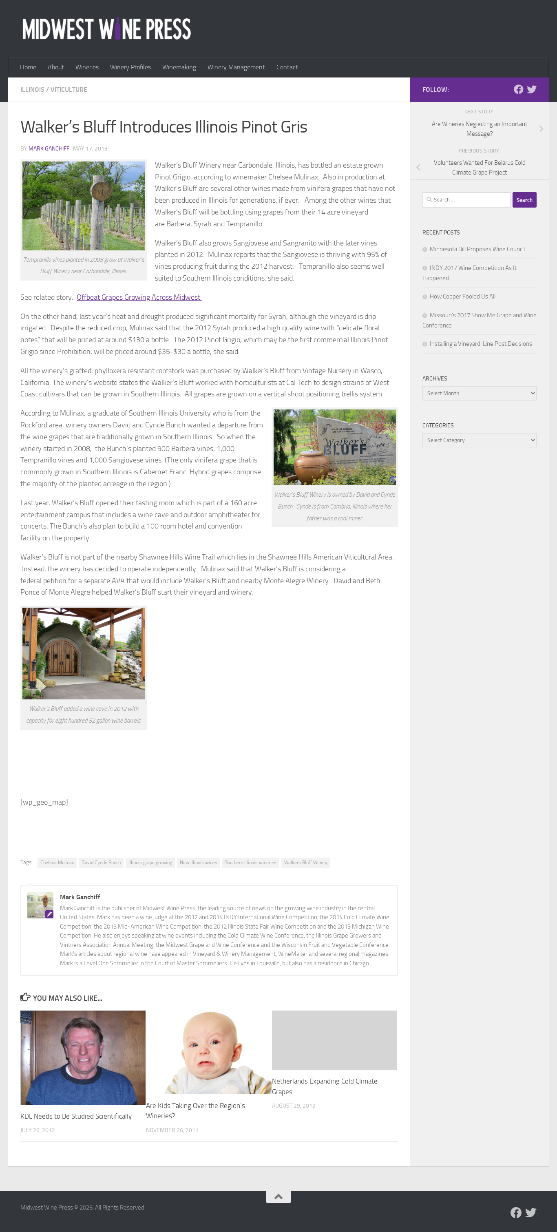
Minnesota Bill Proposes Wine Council (477, 249)
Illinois (32, 89)
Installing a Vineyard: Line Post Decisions (481, 343)
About (56, 67)
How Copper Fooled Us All (462, 296)
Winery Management (236, 67)
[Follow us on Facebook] (519, 89)
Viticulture (69, 89)
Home (28, 67)
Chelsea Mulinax (57, 862)
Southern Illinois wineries (250, 862)
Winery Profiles (130, 67)
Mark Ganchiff (49, 148)
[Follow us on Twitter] (532, 89)
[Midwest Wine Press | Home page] (106, 28)
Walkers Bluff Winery (305, 862)
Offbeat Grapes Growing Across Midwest (139, 297)
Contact (287, 67)
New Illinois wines (198, 862)
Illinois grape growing (150, 862)
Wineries (87, 67)
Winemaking (179, 67)
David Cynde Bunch (101, 862)
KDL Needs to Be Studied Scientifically (76, 1116)
